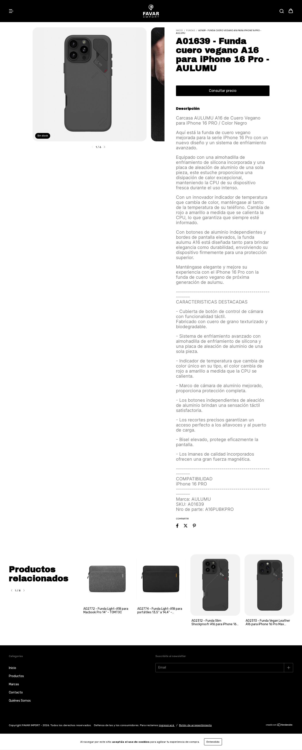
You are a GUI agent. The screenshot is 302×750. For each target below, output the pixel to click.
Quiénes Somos (20, 701)
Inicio (179, 30)
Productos (16, 676)
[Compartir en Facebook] (177, 526)
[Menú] (11, 11)
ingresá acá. (167, 725)
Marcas (14, 684)
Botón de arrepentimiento (195, 725)
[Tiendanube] (279, 725)
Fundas (190, 30)
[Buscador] (281, 11)
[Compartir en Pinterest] (194, 526)
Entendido (213, 741)
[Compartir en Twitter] (185, 526)
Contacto (16, 692)
